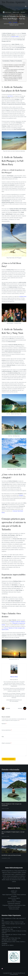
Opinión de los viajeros (14, 898)
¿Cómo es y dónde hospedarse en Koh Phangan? (15, 69)
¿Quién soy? (14, 891)
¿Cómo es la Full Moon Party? (11, 70)
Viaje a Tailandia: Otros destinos (11, 80)
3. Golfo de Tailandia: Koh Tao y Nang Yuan (13, 72)
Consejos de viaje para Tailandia (17, 621)
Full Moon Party (22, 296)
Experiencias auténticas (14, 903)
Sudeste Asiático (15, 36)
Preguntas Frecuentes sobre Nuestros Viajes (14, 905)
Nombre (4, 723)
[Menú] (25, 6)
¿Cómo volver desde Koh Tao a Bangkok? (13, 74)
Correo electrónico (7, 730)
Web (3, 736)
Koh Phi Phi (10, 96)
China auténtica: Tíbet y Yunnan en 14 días (13, 922)
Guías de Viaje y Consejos (14, 901)
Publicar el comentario (8, 759)
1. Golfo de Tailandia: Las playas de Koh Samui (14, 64)
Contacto (14, 892)
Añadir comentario (6, 743)
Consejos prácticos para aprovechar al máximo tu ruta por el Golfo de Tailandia (12, 76)
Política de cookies (14, 909)
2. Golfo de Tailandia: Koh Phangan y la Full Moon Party (13, 67)
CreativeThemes (14, 974)
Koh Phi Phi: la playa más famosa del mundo (11, 855)
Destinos (14, 900)
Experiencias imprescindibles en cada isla (13, 78)
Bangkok (21, 495)
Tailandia (23, 12)
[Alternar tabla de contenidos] (23, 63)
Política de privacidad (14, 907)
